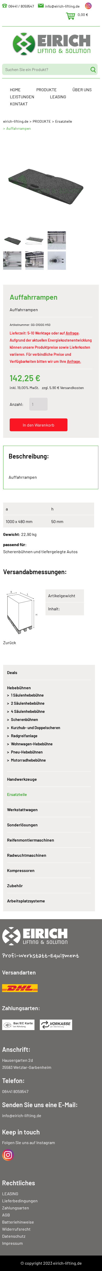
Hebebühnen (19, 687)
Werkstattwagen (22, 809)
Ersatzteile (63, 121)
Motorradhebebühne (28, 760)
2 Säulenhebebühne (27, 703)
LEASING (58, 96)
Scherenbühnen (24, 719)
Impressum (12, 1243)
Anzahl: (16, 404)
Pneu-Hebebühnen (27, 752)
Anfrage (72, 333)
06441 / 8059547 (21, 6)
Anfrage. (74, 361)
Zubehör (15, 885)
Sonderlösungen (22, 824)
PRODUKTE (46, 89)
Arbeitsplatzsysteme (26, 900)
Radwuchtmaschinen (26, 855)
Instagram (45, 1142)
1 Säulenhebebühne (27, 695)
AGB (6, 1214)
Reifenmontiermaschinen (30, 839)
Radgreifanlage (24, 735)
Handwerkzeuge (22, 779)
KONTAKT (19, 103)
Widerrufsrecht (16, 1228)
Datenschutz (13, 1236)
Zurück (9, 642)
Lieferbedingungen (20, 1200)
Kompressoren (21, 870)
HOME (15, 89)
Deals (12, 672)
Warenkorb (70, 16)
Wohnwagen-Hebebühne (32, 743)
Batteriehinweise (18, 1221)
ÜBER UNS (82, 89)
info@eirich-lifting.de (62, 6)
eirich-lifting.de (15, 121)
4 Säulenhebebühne (28, 711)
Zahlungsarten (15, 1207)
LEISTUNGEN (22, 96)
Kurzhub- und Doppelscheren (35, 727)
